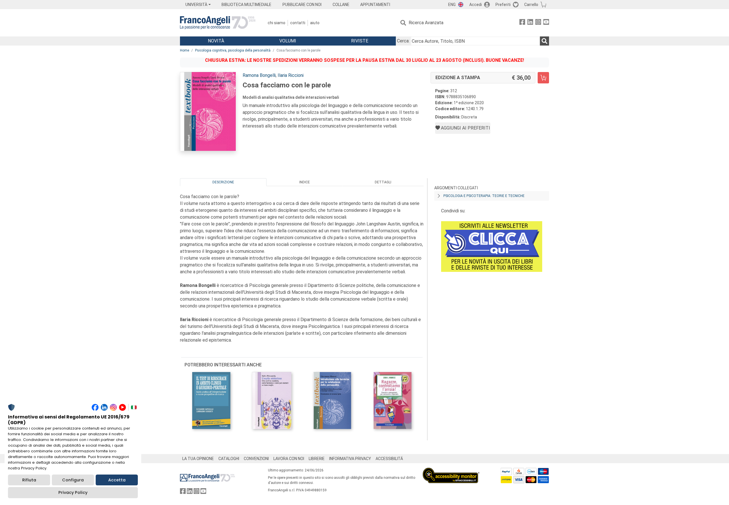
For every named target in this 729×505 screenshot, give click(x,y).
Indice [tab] (304, 182)
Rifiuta (29, 480)
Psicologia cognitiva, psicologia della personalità (233, 50)
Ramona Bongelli (259, 75)
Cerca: (403, 41)
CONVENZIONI (256, 458)
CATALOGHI (228, 458)
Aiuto (315, 22)
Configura (73, 480)
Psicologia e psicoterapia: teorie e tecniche (484, 196)
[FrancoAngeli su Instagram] (538, 23)
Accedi (475, 4)
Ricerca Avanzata (426, 22)
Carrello (531, 4)
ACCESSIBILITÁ (389, 458)
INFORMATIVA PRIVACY (350, 458)
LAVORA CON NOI (288, 458)
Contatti (297, 22)
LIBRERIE (317, 458)
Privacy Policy (72, 492)
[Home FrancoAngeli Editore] (217, 22)
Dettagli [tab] (383, 182)
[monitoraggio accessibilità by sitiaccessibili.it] (451, 471)
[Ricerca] (544, 41)
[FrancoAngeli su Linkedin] (530, 23)
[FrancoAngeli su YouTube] (546, 23)
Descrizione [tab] (223, 182)
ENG (452, 4)
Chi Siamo (276, 22)
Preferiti (503, 4)
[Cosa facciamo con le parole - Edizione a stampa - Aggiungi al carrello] (543, 77)
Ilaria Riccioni (291, 75)
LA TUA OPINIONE (198, 458)
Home (184, 50)
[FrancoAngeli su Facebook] (522, 23)
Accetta (117, 480)
